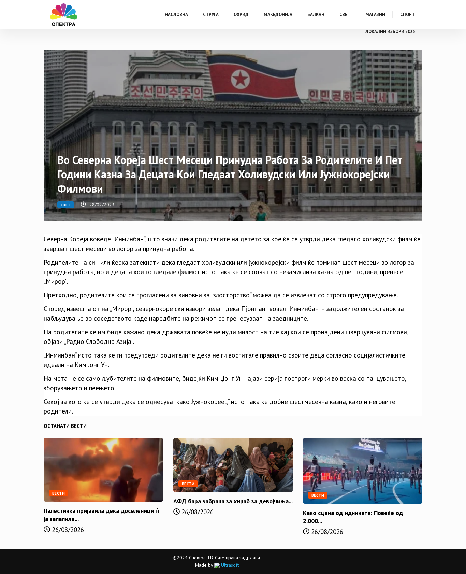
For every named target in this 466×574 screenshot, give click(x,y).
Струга (211, 14)
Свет (344, 14)
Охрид (241, 14)
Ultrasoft (229, 565)
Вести (58, 493)
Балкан (315, 14)
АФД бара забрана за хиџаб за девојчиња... (233, 501)
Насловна (176, 14)
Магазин (375, 14)
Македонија (278, 14)
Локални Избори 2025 (390, 31)
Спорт (407, 14)
